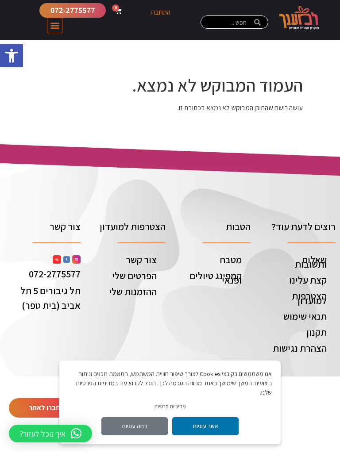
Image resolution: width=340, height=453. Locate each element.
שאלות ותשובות (311, 261)
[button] (11, 55)
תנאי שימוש (305, 316)
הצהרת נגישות (300, 348)
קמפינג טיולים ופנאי (215, 277)
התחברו (160, 12)
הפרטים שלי (134, 275)
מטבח (231, 259)
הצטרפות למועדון (309, 298)
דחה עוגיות (134, 426)
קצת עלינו (308, 280)
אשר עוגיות (205, 426)
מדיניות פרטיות (170, 406)
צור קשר (141, 259)
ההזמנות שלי (133, 291)
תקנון (316, 332)
